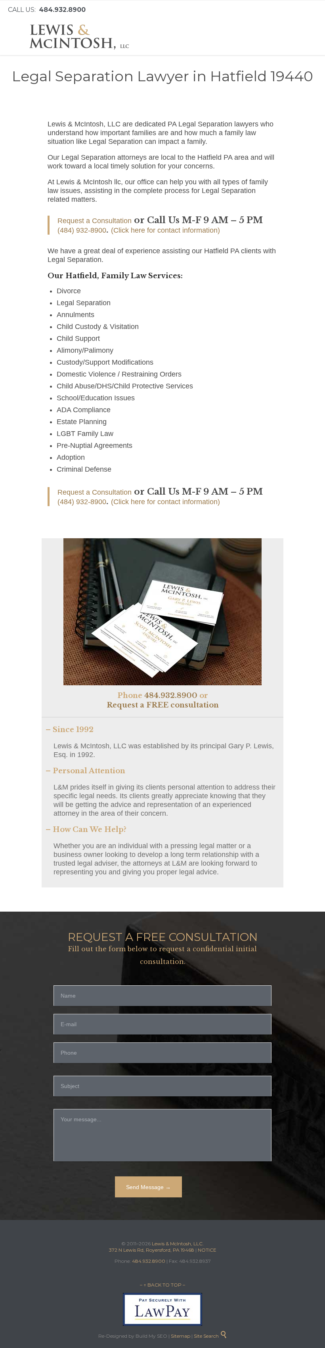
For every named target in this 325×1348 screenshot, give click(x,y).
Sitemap (180, 1336)
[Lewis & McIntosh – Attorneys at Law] (81, 37)
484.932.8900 (170, 695)
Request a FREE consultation (163, 705)
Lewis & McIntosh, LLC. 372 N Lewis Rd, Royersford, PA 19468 (156, 1247)
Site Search (210, 1336)
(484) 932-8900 (81, 230)
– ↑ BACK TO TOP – (162, 1285)
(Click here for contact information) (165, 230)
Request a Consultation (94, 221)
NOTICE (207, 1250)
